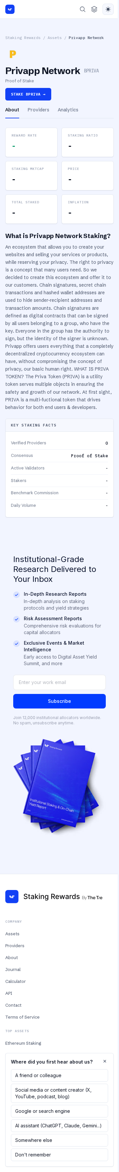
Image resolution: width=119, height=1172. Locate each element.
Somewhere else (33, 1140)
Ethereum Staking (23, 1043)
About (11, 957)
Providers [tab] (38, 110)
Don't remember (33, 1154)
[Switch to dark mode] (108, 9)
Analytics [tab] (68, 110)
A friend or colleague (38, 1075)
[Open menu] (94, 9)
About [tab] (12, 110)
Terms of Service (22, 1017)
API (8, 993)
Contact (13, 1005)
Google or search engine (42, 1111)
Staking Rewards (23, 37)
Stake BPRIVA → (28, 94)
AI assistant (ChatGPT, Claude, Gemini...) (58, 1125)
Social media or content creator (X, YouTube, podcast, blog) (53, 1093)
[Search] (82, 9)
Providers (14, 945)
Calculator (15, 981)
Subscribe (59, 701)
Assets (55, 37)
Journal (12, 969)
